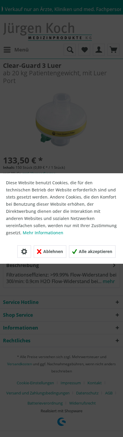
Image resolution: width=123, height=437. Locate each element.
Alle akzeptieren (95, 251)
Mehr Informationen (43, 232)
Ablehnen (52, 251)
